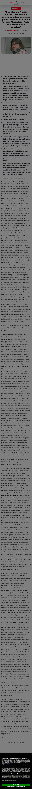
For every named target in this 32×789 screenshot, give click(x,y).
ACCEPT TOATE (16, 784)
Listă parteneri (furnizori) (5, 781)
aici (18, 768)
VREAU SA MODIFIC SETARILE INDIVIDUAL (16, 786)
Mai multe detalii (7, 763)
